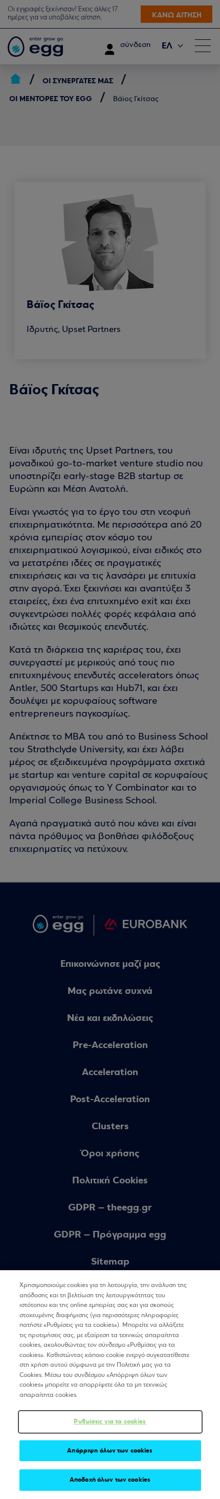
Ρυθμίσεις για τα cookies (110, 1421)
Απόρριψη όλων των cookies (109, 1450)
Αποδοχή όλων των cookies (110, 1480)
